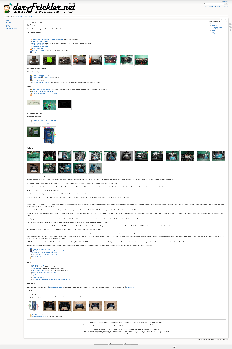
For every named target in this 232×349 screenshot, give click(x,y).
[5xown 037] (64, 168)
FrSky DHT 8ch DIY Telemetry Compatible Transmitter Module (50, 251)
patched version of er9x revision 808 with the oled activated (49, 258)
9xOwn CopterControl (217, 27)
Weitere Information (181, 347)
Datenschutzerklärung (11, 28)
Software (8, 25)
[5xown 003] (79, 156)
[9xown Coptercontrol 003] (49, 105)
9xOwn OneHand (216, 28)
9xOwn (30, 16)
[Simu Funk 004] (79, 306)
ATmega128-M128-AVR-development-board (44, 120)
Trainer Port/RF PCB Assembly (41, 89)
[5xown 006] (110, 156)
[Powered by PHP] (112, 345)
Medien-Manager (218, 6)
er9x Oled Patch (36, 256)
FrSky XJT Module (37, 48)
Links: (213, 32)
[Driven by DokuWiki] (134, 345)
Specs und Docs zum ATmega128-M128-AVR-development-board (51, 279)
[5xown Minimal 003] (64, 60)
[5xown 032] (49, 168)
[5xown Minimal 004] (79, 60)
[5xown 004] (95, 156)
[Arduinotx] (33, 306)
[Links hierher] (230, 27)
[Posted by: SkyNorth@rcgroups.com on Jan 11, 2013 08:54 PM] (33, 102)
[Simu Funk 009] (110, 306)
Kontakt (8, 27)
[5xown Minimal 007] (126, 60)
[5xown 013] (126, 156)
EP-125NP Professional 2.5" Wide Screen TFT (45, 93)
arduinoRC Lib (130, 287)
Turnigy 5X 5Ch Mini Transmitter (41, 52)
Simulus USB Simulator (55, 287)
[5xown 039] (79, 168)
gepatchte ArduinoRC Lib (39, 316)
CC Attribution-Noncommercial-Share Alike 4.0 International (140, 343)
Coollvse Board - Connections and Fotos (43, 45)
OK (174, 347)
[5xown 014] (141, 156)
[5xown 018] (157, 156)
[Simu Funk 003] (64, 306)
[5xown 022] (187, 156)
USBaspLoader (36, 276)
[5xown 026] (33, 168)
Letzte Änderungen (208, 6)
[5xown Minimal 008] (141, 60)
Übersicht (226, 6)
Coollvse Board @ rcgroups (40, 41)
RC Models (8, 22)
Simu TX (212, 33)
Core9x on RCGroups (38, 43)
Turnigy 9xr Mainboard (38, 75)
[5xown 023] (203, 156)
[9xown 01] (33, 132)
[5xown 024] (218, 156)
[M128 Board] (49, 135)
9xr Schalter (35, 80)
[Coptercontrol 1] (64, 104)
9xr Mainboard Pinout (38, 265)
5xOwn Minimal (215, 25)
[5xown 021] (172, 156)
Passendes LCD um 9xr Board (40, 82)
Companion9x (36, 268)
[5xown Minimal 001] (33, 60)
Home (7, 20)
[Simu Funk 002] (49, 306)
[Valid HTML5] (119, 345)
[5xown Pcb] (95, 168)
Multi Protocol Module (38, 50)
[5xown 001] (64, 156)
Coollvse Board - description (40, 46)
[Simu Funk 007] (95, 306)
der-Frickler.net (19, 16)
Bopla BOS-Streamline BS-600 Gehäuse (43, 123)
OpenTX (34, 267)
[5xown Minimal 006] (110, 60)
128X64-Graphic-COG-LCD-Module (42, 122)
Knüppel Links (47, 77)
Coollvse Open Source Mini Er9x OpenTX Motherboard (48, 39)
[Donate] (104, 345)
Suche (226, 4)
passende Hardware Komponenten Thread (44, 272)
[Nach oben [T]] (230, 29)
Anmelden (225, 1)
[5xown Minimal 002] (49, 60)
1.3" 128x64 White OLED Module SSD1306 (44, 254)
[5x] (33, 156)
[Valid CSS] (127, 345)
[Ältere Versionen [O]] (230, 24)
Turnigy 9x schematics (38, 274)
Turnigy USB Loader (38, 277)
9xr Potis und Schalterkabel (40, 79)
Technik (26, 16)
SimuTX (34, 315)
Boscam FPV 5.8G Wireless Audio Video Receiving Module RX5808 (51, 95)
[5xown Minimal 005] (95, 60)
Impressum (8, 30)
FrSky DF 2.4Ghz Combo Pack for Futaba (44, 91)
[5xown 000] (49, 156)
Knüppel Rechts (36, 77)
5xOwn (213, 30)
